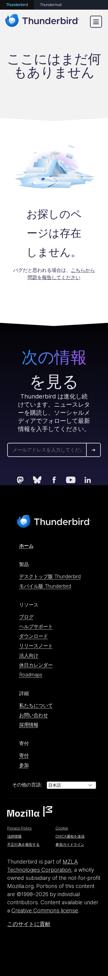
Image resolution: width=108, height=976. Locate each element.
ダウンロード (33, 636)
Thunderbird (17, 5)
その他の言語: (27, 785)
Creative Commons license (44, 910)
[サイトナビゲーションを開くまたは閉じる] (96, 22)
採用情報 (28, 725)
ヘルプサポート (36, 626)
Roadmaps (30, 675)
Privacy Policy (19, 828)
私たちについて (36, 705)
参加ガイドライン (70, 844)
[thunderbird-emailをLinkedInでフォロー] (87, 480)
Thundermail (51, 5)
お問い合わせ (33, 715)
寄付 (24, 755)
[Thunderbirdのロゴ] (42, 21)
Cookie (62, 828)
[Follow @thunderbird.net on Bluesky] (37, 480)
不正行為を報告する (23, 844)
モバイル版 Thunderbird (45, 586)
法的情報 (14, 836)
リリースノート (36, 646)
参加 (24, 765)
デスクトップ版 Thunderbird (50, 576)
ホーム (26, 546)
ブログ (26, 617)
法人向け (28, 655)
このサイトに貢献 (28, 924)
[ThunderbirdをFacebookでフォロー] (54, 480)
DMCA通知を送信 (70, 836)
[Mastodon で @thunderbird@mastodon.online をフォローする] (20, 480)
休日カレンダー (36, 665)
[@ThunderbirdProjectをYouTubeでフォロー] (71, 480)
